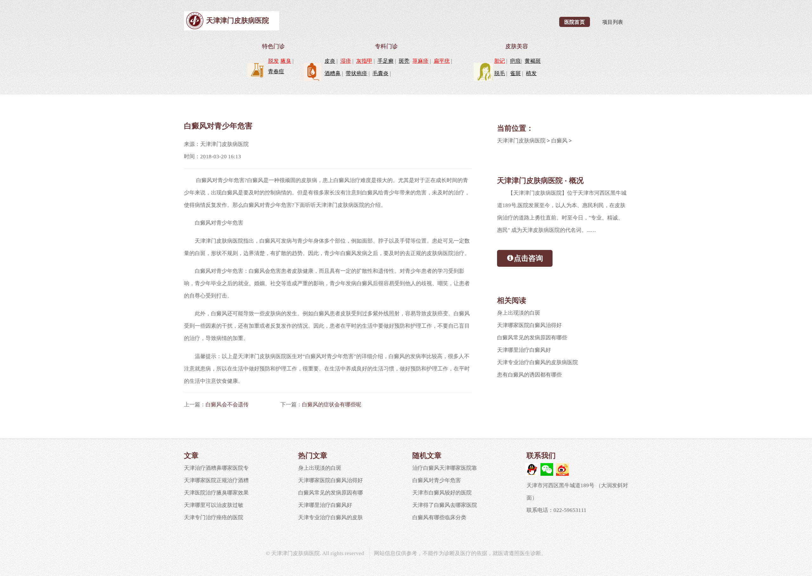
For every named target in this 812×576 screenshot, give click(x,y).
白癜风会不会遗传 (227, 405)
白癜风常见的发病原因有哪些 (532, 338)
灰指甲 (364, 61)
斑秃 (404, 61)
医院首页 (574, 22)
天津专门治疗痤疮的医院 (213, 517)
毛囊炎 (380, 73)
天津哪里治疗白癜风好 (524, 350)
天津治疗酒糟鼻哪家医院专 (216, 468)
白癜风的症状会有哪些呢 (331, 405)
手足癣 (385, 61)
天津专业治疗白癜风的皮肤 (330, 517)
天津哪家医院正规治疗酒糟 (216, 480)
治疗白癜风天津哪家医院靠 (444, 468)
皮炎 (329, 61)
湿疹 (345, 61)
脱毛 (499, 73)
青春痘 (276, 72)
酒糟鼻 (332, 73)
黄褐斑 (533, 61)
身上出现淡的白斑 (518, 313)
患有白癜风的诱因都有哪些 (529, 375)
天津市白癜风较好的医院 (442, 493)
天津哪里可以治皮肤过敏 (213, 505)
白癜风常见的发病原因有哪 (330, 493)
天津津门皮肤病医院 (237, 20)
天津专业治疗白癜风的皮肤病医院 (537, 362)
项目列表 (612, 22)
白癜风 (559, 141)
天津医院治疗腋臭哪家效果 (216, 493)
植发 (531, 73)
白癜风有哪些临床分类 (439, 517)
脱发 (273, 61)
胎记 (499, 61)
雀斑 (515, 73)
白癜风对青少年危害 (436, 480)
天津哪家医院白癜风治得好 (529, 325)
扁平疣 (442, 61)
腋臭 (285, 61)
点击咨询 (528, 258)
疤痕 (515, 61)
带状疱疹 (356, 73)
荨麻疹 (420, 61)
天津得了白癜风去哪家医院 (444, 505)
